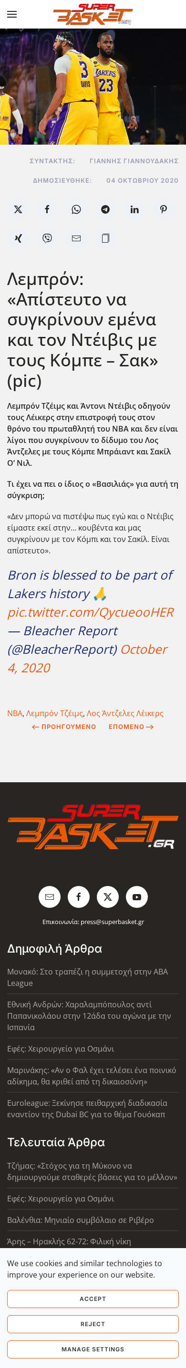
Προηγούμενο (68, 726)
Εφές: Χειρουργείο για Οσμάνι (60, 1048)
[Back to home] (93, 14)
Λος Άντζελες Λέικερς (125, 713)
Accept (93, 1298)
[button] (12, 14)
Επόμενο (127, 726)
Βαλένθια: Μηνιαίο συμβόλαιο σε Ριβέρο (80, 1220)
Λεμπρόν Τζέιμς (54, 713)
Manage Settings (93, 1349)
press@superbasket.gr (112, 921)
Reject (93, 1324)
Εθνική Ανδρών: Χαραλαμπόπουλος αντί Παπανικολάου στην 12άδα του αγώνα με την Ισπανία (89, 1016)
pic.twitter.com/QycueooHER (90, 611)
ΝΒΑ (14, 713)
